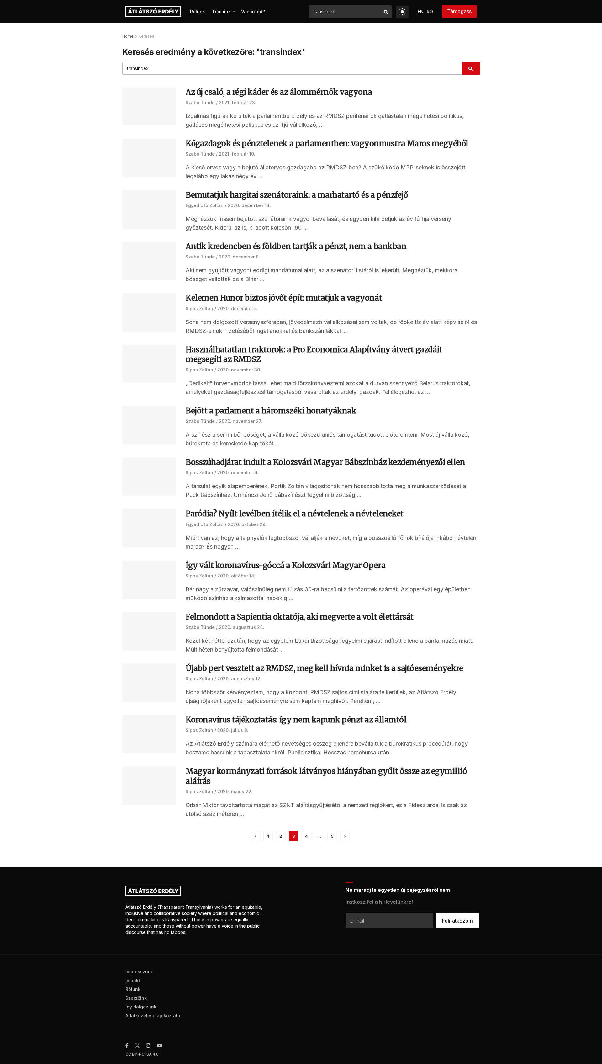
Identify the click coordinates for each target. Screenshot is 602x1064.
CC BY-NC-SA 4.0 (142, 1054)
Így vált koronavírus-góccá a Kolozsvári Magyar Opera (285, 565)
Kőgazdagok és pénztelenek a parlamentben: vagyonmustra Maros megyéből (327, 143)
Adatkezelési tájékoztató (152, 1015)
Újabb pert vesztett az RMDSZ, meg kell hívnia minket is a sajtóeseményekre (324, 668)
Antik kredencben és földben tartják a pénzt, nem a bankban (296, 246)
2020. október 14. (236, 575)
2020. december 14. (249, 205)
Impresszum (138, 971)
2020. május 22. (234, 791)
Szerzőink (136, 998)
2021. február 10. (237, 154)
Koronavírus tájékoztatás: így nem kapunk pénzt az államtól (296, 720)
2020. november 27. (240, 421)
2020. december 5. (237, 308)
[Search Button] (386, 11)
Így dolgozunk (140, 1006)
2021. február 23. (237, 102)
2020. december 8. (239, 256)
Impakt (132, 980)
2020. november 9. (237, 472)
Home (128, 36)
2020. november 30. (239, 369)
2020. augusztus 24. (241, 627)
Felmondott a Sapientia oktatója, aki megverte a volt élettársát (300, 617)
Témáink (221, 11)
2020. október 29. (247, 524)
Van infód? (253, 11)
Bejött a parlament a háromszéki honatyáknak (271, 411)
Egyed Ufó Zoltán (205, 205)
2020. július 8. (232, 730)
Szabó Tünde (200, 102)
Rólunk (197, 11)
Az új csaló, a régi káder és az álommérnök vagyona (279, 92)
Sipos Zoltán (199, 308)
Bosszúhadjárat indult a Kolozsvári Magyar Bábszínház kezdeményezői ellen (325, 462)
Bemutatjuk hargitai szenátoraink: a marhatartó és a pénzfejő (297, 195)
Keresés (146, 36)
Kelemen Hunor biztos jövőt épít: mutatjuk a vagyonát (284, 298)
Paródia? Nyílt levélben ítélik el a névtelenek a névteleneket (295, 514)
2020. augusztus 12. (239, 678)
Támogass (459, 11)
